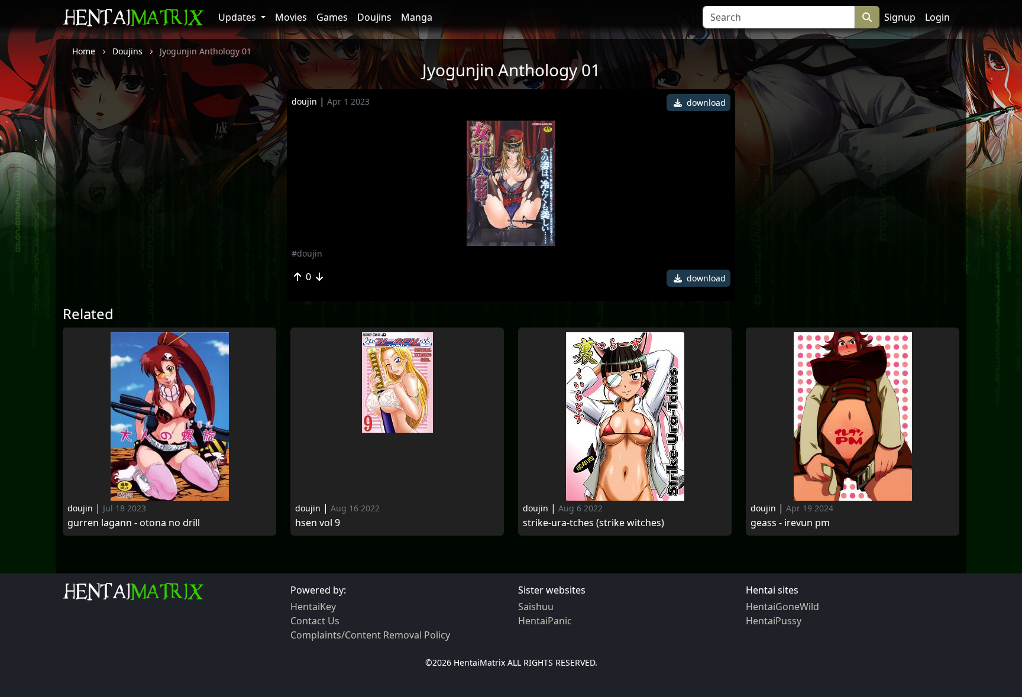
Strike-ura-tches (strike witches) (593, 523)
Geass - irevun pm (790, 523)
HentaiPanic (545, 620)
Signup (900, 17)
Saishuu (536, 606)
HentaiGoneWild (782, 606)
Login (937, 17)
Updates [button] (238, 17)
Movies (291, 17)
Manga (416, 17)
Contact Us (314, 620)
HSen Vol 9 (317, 523)
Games (332, 17)
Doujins (374, 17)
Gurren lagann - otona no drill (133, 523)
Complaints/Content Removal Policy (370, 634)
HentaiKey (313, 606)
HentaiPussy (773, 620)
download (705, 102)
